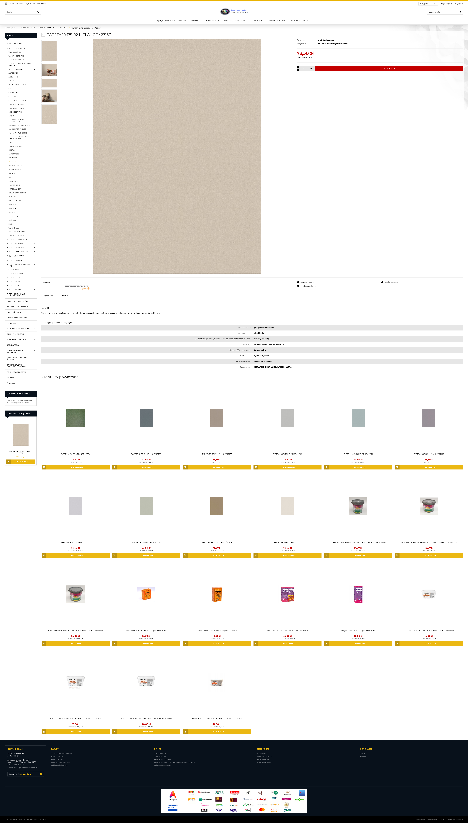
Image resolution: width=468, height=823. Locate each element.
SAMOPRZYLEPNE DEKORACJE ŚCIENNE (16, 366)
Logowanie (261, 753)
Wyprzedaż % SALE (15, 52)
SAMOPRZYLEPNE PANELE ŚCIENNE (18, 359)
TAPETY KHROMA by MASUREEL (16, 256)
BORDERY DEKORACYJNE (18, 329)
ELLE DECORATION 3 (16, 108)
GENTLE (12, 150)
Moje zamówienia (264, 756)
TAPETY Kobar (14, 285)
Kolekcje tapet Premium (17, 307)
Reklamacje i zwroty (59, 765)
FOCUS (11, 142)
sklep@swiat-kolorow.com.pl (22, 768)
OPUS (11, 177)
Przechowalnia (263, 759)
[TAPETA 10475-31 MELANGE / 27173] (76, 506)
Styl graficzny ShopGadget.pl (427, 819)
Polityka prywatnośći (162, 765)
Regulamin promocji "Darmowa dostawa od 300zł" (174, 762)
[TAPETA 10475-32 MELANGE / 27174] (217, 506)
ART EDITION (13, 73)
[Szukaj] (38, 12)
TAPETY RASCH (14, 270)
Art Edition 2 (13, 77)
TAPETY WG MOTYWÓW (17, 301)
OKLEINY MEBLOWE (15, 334)
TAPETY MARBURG (16, 261)
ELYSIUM (12, 116)
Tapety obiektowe (15, 312)
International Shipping (60, 762)
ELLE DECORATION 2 (16, 104)
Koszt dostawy (57, 759)
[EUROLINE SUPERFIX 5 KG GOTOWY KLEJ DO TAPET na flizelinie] (76, 594)
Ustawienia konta (264, 762)
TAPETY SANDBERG (16, 274)
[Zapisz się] (41, 774)
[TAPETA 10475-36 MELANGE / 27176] (76, 418)
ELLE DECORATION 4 (16, 112)
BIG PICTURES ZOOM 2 (17, 85)
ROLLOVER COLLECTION (18, 193)
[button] (338, 282)
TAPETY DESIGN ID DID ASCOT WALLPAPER (20, 64)
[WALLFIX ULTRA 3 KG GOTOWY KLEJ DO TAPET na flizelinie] (146, 683)
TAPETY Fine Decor (16, 243)
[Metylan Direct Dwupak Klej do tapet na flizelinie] (288, 594)
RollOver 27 (13, 197)
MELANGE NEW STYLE (17, 232)
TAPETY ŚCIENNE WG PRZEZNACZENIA (16, 295)
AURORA (12, 81)
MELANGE (12, 162)
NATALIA (12, 173)
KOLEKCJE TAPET (14, 43)
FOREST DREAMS (15, 146)
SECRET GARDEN (15, 201)
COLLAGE (12, 96)
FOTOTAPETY (12, 323)
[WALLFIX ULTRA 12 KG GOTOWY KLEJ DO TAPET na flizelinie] (76, 683)
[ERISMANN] (178, 287)
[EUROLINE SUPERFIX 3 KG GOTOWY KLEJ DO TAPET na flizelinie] (429, 506)
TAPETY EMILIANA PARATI (18, 240)
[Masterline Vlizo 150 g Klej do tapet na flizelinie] (146, 594)
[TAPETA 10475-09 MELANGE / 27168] (429, 418)
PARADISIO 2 (13, 181)
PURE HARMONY (15, 189)
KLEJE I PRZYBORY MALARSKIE (15, 351)
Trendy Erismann (15, 228)
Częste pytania (160, 756)
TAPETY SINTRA (14, 281)
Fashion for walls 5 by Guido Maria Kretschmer (19, 137)
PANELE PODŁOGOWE (16, 372)
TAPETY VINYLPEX (15, 289)
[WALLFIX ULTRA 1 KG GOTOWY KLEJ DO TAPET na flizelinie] (429, 594)
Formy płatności (57, 756)
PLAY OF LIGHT (14, 185)
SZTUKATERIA (13, 345)
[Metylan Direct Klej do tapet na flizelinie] (358, 594)
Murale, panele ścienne (17, 318)
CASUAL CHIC (14, 92)
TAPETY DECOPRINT (16, 60)
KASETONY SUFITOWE (16, 340)
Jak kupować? (160, 753)
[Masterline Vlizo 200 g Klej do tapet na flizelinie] (217, 594)
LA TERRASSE (14, 154)
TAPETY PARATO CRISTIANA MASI (19, 265)
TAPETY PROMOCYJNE (17, 48)
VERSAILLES (13, 216)
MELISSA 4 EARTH (15, 166)
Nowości (10, 378)
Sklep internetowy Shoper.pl (452, 819)
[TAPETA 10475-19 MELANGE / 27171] (358, 418)
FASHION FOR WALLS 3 (17, 129)
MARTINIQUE (14, 158)
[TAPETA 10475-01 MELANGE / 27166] (146, 418)
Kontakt (363, 756)
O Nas (362, 753)
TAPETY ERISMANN (16, 69)
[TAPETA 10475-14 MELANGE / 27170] (288, 506)
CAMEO (11, 89)
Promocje (11, 383)
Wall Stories (13, 220)
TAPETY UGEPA (14, 278)
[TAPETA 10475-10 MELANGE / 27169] (288, 418)
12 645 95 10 (15, 765)
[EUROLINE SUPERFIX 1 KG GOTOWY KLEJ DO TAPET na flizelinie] (358, 506)
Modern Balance (14, 169)
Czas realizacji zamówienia (62, 753)
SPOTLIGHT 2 (13, 208)
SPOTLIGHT (13, 205)
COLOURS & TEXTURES (17, 100)
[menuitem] (165, 20)
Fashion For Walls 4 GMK (18, 133)
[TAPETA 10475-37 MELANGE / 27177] (217, 418)
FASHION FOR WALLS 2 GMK (19, 125)
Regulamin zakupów (162, 759)
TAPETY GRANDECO (16, 247)
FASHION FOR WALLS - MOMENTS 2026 (17, 120)
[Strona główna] (234, 12)
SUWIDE (12, 212)
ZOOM (11, 224)
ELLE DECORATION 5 (16, 236)
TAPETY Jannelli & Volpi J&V (19, 251)
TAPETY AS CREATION (17, 56)
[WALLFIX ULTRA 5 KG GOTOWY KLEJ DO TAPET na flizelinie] (217, 683)
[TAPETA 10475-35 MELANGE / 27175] (146, 506)
